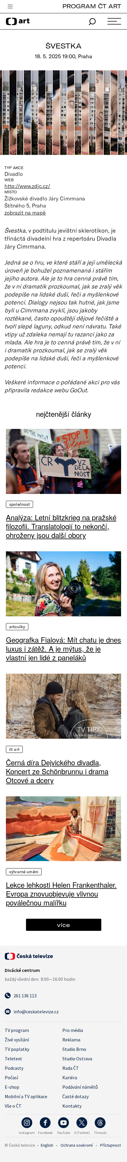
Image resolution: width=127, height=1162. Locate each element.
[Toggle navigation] (10, 6)
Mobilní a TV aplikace (26, 1096)
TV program (17, 1030)
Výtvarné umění (23, 871)
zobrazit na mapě (25, 212)
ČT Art (14, 749)
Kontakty (72, 1106)
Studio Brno (74, 1049)
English (47, 1145)
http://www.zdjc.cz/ (27, 186)
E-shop (12, 1087)
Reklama (71, 1040)
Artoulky (17, 626)
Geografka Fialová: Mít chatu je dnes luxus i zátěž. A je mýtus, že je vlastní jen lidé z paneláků (63, 648)
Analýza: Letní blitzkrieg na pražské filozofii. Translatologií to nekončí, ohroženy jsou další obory (61, 526)
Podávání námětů (80, 1087)
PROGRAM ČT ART (91, 6)
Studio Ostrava (77, 1058)
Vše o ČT (13, 1106)
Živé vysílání (17, 1040)
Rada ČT (70, 1068)
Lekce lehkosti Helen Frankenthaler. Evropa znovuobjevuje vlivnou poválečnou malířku (61, 893)
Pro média (72, 1030)
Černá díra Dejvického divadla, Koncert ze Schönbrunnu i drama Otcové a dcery (57, 771)
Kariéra (69, 1077)
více (63, 924)
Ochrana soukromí (77, 1145)
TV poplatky (17, 1049)
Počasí (11, 1077)
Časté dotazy (75, 1096)
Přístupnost (110, 1145)
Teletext (13, 1058)
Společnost (19, 504)
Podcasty (14, 1068)
